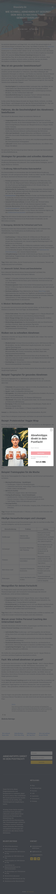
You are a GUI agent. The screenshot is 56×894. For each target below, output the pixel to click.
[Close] (51, 429)
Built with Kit (41, 462)
